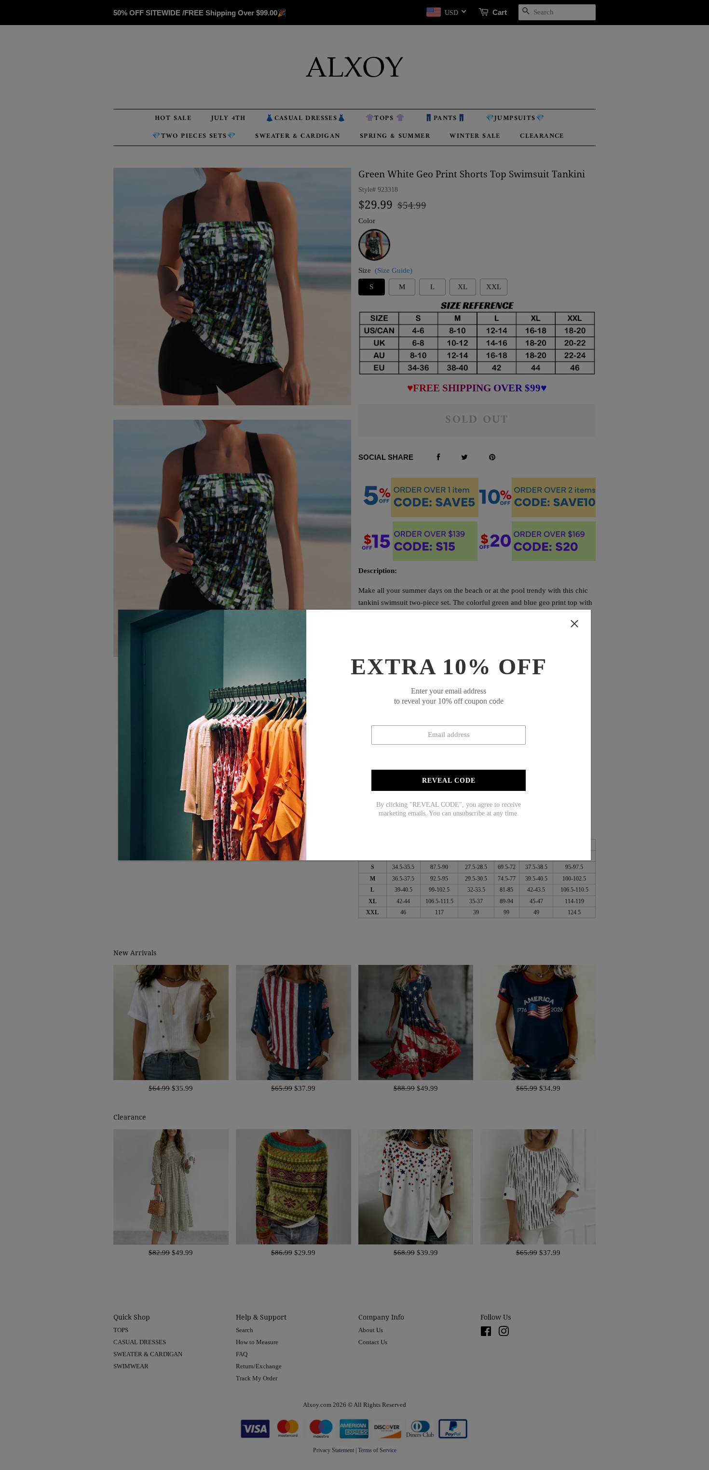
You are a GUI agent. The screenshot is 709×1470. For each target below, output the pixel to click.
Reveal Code (449, 780)
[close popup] (574, 623)
